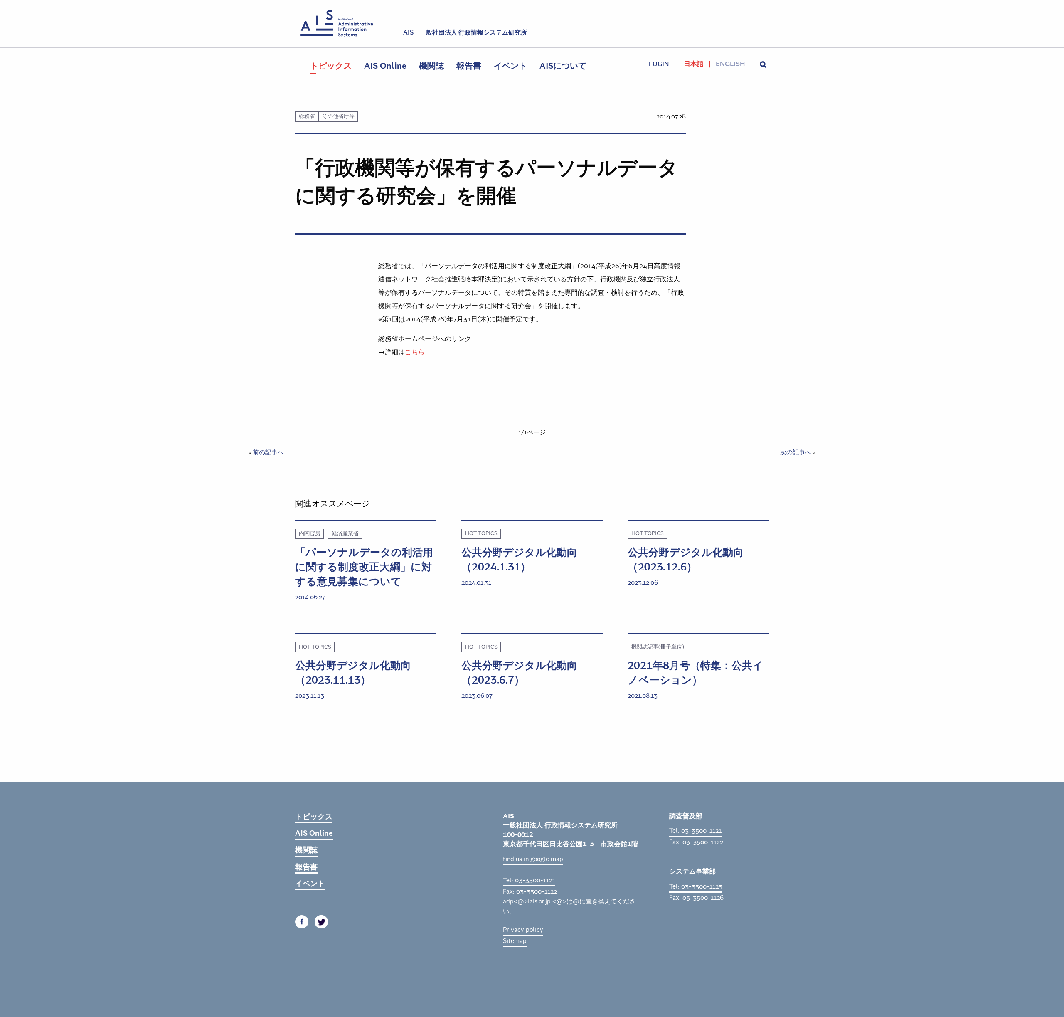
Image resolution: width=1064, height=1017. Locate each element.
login (659, 64)
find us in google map (533, 859)
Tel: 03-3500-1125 (695, 886)
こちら (415, 352)
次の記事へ (795, 452)
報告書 (468, 66)
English (730, 64)
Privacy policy (523, 929)
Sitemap (515, 941)
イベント (510, 66)
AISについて (562, 66)
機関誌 (431, 66)
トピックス (331, 66)
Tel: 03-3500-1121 (529, 880)
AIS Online (385, 66)
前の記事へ (268, 452)
